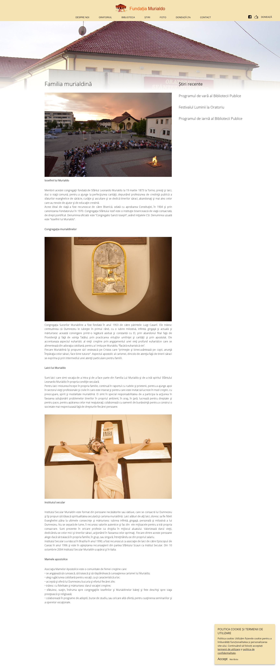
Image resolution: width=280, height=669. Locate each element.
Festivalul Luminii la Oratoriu (201, 107)
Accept (223, 659)
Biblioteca (128, 17)
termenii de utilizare (229, 649)
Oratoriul (105, 17)
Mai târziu (234, 659)
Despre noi (82, 17)
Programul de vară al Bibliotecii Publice (210, 95)
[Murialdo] (140, 8)
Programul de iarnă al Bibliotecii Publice (210, 118)
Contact (205, 17)
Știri (147, 17)
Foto (163, 17)
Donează (266, 17)
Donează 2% (183, 17)
